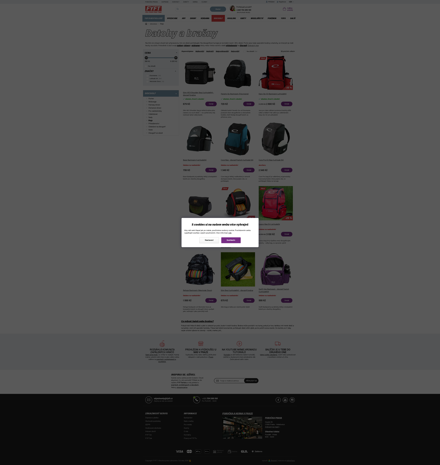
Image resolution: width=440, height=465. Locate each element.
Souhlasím (231, 240)
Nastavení (209, 240)
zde (229, 233)
